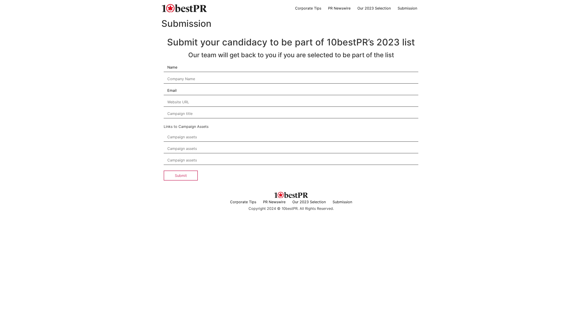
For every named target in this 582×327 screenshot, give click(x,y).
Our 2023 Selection (374, 8)
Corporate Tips (308, 8)
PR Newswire (339, 8)
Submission (407, 8)
